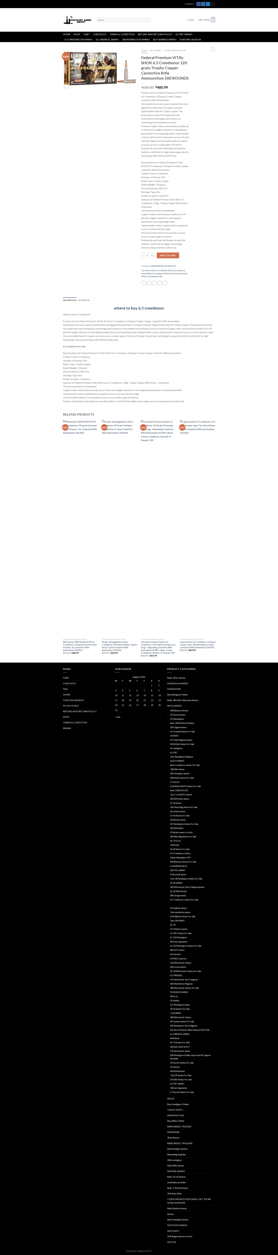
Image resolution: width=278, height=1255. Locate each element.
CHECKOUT (100, 34)
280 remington (174, 1160)
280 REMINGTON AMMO (136, 39)
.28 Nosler (174, 845)
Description (69, 300)
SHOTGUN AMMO (177, 1225)
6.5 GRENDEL (176, 975)
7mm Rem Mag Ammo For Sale (183, 807)
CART (87, 34)
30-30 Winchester (178, 891)
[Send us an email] (213, 4)
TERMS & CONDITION (122, 34)
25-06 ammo (175, 803)
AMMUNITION (175, 1115)
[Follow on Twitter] (208, 4)
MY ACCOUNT (71, 705)
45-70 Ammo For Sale (180, 1042)
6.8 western (175, 954)
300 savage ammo (178, 895)
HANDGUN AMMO (177, 683)
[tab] (69, 300)
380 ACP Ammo (177, 950)
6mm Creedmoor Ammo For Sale (185, 765)
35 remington (176, 748)
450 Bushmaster (177, 1071)
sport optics (173, 1230)
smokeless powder (176, 1182)
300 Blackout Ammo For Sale (183, 862)
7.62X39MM (175, 1013)
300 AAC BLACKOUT (180, 1047)
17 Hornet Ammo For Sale (182, 1092)
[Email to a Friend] (154, 283)
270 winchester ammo (180, 1051)
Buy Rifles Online (175, 1120)
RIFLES (170, 1098)
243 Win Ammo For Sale (181, 1079)
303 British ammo (178, 820)
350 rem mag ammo (179, 941)
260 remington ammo (180, 773)
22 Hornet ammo (177, 715)
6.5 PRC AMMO (184, 34)
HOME (66, 34)
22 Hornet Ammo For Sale (182, 1063)
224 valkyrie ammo (178, 908)
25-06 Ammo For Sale (180, 815)
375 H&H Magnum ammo (181, 740)
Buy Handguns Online (178, 1104)
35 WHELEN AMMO (179, 992)
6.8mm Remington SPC (180, 857)
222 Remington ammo (180, 1005)
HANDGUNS (174, 688)
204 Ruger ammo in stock (179, 1236)
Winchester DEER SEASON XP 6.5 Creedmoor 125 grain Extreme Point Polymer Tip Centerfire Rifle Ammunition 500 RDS (80, 646)
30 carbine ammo (177, 811)
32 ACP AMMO (177, 761)
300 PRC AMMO (177, 870)
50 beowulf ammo (178, 874)
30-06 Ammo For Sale (180, 1009)
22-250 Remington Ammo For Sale (186, 946)
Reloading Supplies (176, 1154)
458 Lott (174, 996)
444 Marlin (175, 1038)
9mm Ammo (173, 1137)
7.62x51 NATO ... (175, 1109)
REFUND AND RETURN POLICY (155, 34)
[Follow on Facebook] (198, 4)
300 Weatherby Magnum (181, 984)
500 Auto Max (174, 1193)
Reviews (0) (83, 300)
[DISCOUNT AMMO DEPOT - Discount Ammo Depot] (77, 20)
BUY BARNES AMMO (165, 39)
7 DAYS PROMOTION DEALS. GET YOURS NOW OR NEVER (189, 1201)
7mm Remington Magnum (181, 756)
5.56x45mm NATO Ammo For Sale (185, 786)
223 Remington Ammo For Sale (184, 824)
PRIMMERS (173, 1132)
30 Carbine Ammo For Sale (182, 1021)
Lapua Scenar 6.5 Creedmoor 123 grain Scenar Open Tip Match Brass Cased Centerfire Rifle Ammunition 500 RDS (198, 645)
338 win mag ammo (178, 1088)
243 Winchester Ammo (180, 963)
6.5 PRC (173, 752)
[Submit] (148, 20)
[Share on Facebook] (143, 283)
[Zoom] (67, 86)
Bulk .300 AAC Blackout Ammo (183, 700)
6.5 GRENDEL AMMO (107, 39)
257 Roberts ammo (179, 929)
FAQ (65, 688)
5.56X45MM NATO (178, 866)
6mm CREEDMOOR (179, 790)
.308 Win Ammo (177, 769)
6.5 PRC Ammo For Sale (181, 933)
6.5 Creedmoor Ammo (180, 853)
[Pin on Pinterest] (159, 283)
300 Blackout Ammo (179, 710)
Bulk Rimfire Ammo (177, 1208)
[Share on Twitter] (149, 283)
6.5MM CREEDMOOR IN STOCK (163, 266)
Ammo (170, 1214)
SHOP (77, 34)
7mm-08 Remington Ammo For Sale (186, 878)
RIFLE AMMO (155, 50)
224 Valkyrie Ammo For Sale (182, 916)
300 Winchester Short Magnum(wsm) (187, 887)
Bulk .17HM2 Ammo (177, 1188)
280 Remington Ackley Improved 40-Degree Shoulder (190, 1057)
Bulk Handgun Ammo (178, 1219)
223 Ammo (175, 1067)
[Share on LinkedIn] (164, 283)
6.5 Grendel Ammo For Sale (182, 731)
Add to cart (168, 255)
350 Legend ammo (178, 727)
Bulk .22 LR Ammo (176, 1176)
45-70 (172, 925)
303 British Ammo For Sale (182, 744)
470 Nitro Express (178, 958)
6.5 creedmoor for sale (74, 346)
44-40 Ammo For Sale (180, 849)
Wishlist (67, 728)
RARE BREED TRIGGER (179, 1126)
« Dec (118, 717)
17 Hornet (175, 782)
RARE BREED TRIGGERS (179, 1143)
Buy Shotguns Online (177, 694)
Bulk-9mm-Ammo (176, 677)
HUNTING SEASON (190, 39)
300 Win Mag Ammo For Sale (183, 836)
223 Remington (177, 719)
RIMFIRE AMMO (176, 1171)
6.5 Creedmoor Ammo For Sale (184, 899)
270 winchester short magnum (184, 979)
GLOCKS (171, 1242)
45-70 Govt (175, 841)
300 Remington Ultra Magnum (183, 1025)
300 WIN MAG (176, 828)
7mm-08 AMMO (177, 920)
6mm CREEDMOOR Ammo (182, 723)
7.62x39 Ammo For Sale (180, 1075)
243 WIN (174, 736)
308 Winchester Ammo (180, 1017)
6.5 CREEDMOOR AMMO (79, 39)
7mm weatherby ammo (180, 912)
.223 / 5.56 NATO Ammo (181, 794)
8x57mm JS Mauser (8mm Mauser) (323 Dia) (189, 1030)
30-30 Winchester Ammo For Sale (185, 971)
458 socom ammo (178, 967)
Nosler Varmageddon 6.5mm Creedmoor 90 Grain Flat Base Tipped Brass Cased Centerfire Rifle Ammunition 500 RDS (119, 646)
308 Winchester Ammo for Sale (184, 988)
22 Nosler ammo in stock (181, 832)
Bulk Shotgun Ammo (177, 1148)
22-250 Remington (178, 937)
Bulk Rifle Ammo (175, 1165)
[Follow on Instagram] (203, 4)
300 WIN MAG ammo (179, 799)
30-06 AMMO (176, 883)
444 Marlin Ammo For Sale (182, 778)
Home (144, 50)
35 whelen (174, 1000)
